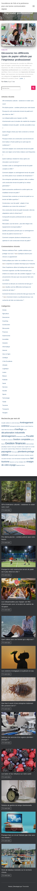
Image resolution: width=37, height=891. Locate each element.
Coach (25, 429)
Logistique (5, 368)
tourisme (5, 461)
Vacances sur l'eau (14, 462)
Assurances (5, 317)
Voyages (4, 412)
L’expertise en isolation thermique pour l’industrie (20, 263)
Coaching (5, 321)
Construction (6, 324)
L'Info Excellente (7, 361)
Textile (4, 401)
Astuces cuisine (24, 426)
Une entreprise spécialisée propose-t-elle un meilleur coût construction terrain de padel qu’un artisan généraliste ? (18, 182)
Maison (4, 376)
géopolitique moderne (6, 446)
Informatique (6, 346)
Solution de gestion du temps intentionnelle (16, 805)
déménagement (8, 436)
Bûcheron (11, 429)
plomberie (22, 451)
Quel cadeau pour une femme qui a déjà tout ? (17, 639)
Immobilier (5, 339)
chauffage (18, 429)
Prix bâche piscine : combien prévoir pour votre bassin (18, 107)
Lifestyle (4, 365)
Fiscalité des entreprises (7, 439)
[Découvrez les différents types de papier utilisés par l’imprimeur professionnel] (18, 34)
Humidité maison (21, 446)
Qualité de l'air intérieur (19, 455)
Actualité (3, 422)
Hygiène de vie (28, 446)
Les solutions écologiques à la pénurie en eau (17, 671)
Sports (4, 394)
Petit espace (14, 451)
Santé (4, 383)
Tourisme (5, 405)
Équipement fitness (20, 465)
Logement (10, 448)
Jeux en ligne (6, 354)
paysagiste (6, 451)
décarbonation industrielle (13, 432)
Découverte (5, 328)
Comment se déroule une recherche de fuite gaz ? (17, 283)
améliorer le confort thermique (12, 422)
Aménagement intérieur (15, 426)
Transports (5, 409)
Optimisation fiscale (26, 448)
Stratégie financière (25, 458)
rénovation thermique (6, 458)
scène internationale (16, 458)
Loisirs (4, 372)
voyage (12, 465)
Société (4, 390)
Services (4, 387)
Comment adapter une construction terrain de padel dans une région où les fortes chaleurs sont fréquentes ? (18, 152)
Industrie (5, 343)
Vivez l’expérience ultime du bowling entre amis (16, 267)
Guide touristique (30, 443)
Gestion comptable (21, 439)
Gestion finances (15, 443)
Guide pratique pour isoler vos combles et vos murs (17, 260)
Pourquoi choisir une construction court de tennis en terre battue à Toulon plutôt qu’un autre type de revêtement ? (18, 142)
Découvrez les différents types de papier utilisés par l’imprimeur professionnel (16, 56)
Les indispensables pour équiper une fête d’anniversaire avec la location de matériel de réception (17, 604)
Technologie (6, 398)
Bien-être (7, 429)
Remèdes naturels (29, 455)
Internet (4, 350)
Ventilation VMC (22, 462)
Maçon (14, 448)
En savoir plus (6, 510)
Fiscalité (30, 436)
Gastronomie (6, 335)
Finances (5, 332)
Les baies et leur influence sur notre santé (16, 774)
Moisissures (19, 448)
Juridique (5, 357)
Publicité (4, 50)
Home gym (14, 446)
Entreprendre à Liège (21, 436)
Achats (4, 310)
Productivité (11, 455)
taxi (31, 458)
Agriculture (5, 313)
